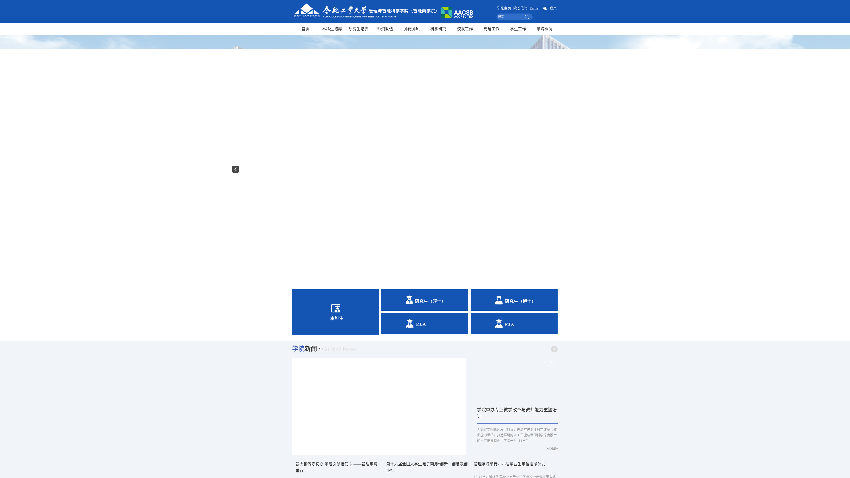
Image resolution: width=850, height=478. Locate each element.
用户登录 (550, 8)
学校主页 (504, 8)
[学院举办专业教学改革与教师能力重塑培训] (517, 380)
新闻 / (306, 348)
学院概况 (544, 29)
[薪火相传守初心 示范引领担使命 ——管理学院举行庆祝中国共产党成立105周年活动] (379, 406)
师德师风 (412, 29)
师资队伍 (385, 29)
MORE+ (552, 448)
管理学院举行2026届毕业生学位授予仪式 (509, 464)
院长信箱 (520, 8)
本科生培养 (332, 29)
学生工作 (518, 29)
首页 (305, 29)
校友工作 (465, 29)
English (535, 8)
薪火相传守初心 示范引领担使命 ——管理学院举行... (362, 442)
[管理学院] (382, 17)
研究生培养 (359, 29)
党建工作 (491, 29)
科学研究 (438, 29)
